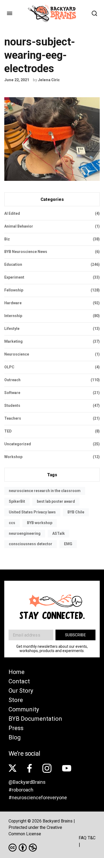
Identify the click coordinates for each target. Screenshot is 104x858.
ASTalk (58, 533)
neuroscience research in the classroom (45, 491)
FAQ (82, 837)
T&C (91, 837)
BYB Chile (75, 512)
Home (17, 672)
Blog (15, 737)
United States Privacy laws (32, 512)
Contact (19, 681)
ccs (12, 523)
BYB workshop (39, 523)
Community (24, 709)
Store (16, 700)
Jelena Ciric (49, 80)
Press (16, 728)
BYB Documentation (35, 718)
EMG (68, 544)
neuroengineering (25, 533)
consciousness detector (30, 544)
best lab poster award (56, 501)
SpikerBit (17, 501)
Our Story (21, 690)
